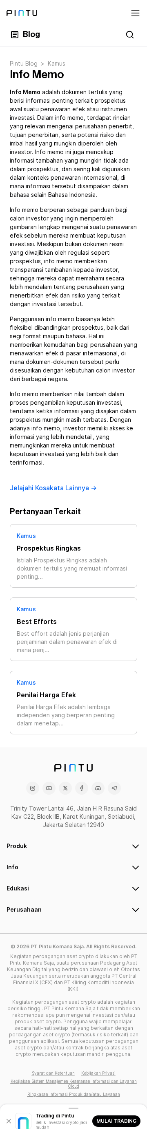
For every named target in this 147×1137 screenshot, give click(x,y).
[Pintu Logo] (22, 13)
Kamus (26, 536)
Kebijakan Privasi (98, 1073)
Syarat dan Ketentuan (53, 1073)
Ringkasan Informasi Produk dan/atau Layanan (73, 1094)
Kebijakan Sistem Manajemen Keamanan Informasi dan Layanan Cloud (74, 1084)
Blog (31, 35)
